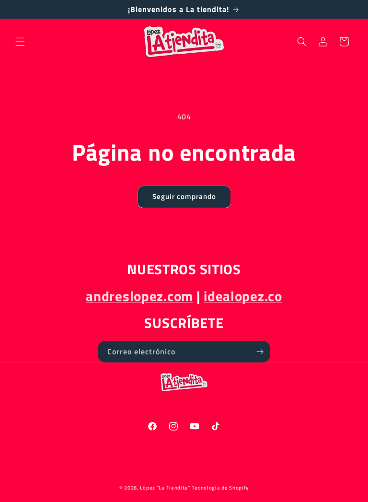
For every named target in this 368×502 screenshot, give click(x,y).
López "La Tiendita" (165, 487)
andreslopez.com (139, 295)
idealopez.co (243, 295)
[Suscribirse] (259, 351)
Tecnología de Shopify (220, 487)
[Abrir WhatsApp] (344, 477)
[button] (20, 41)
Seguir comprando (184, 196)
